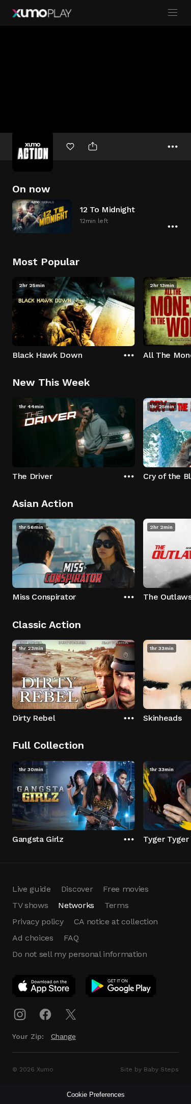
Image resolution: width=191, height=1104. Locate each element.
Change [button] (63, 1036)
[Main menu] (173, 13)
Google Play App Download (121, 988)
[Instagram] (20, 1014)
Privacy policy (38, 921)
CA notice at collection (116, 921)
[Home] (41, 13)
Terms (116, 905)
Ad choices (32, 938)
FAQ (71, 938)
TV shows (30, 905)
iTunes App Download (44, 988)
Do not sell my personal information (79, 954)
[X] (70, 1014)
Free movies (125, 889)
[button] (95, 216)
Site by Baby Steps (149, 1069)
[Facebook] (45, 1014)
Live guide (31, 889)
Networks (76, 905)
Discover (77, 889)
